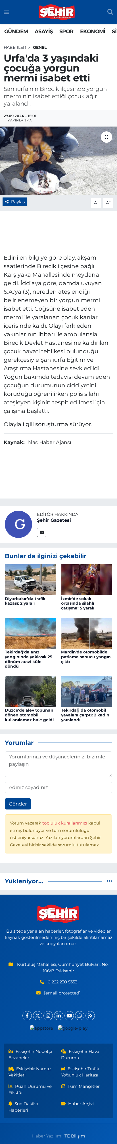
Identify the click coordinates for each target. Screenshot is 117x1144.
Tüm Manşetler (84, 1086)
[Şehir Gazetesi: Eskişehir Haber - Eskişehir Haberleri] (57, 12)
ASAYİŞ (44, 31)
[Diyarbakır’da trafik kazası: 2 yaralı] (30, 579)
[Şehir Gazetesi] (18, 524)
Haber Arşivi (81, 1103)
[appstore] (41, 1029)
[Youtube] (69, 1015)
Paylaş (18, 201)
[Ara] (110, 12)
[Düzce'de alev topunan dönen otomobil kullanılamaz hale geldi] (30, 691)
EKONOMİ (92, 31)
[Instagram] (48, 1015)
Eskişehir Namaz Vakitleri (30, 1072)
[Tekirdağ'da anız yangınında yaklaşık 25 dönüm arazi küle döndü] (30, 633)
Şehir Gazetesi (54, 520)
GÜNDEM (16, 31)
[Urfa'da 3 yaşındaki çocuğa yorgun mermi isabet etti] (58, 161)
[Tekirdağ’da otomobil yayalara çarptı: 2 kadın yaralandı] (86, 691)
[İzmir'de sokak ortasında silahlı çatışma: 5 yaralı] (86, 579)
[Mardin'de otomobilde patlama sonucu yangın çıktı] (86, 633)
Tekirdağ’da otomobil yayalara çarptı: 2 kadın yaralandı (85, 715)
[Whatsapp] (79, 1015)
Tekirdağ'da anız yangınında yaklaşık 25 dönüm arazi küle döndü (28, 659)
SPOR (66, 31)
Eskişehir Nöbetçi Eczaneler (30, 1054)
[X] (37, 1015)
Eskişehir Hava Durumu (80, 1054)
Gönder (18, 804)
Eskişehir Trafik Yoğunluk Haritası (80, 1072)
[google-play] (73, 1029)
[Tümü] (109, 881)
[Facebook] (27, 1015)
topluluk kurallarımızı (65, 823)
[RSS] (90, 1015)
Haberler (15, 47)
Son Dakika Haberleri (24, 1107)
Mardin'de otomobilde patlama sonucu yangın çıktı (86, 656)
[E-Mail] (41, 532)
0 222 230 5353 (62, 982)
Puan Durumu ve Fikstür (30, 1089)
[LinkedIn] (58, 1015)
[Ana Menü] (6, 12)
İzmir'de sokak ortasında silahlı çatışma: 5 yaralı (77, 603)
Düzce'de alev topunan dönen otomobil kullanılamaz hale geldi (29, 715)
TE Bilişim (74, 1136)
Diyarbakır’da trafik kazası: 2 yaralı (25, 601)
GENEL (40, 47)
